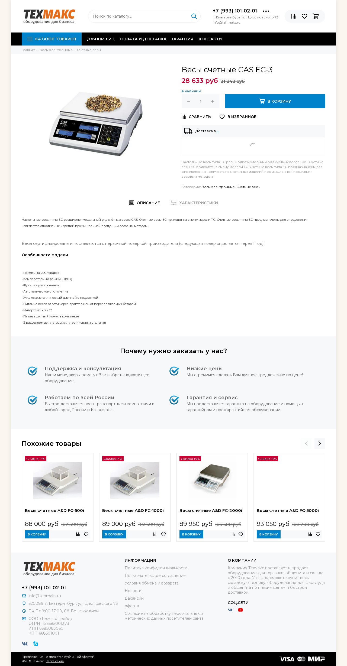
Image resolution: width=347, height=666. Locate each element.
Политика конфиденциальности (156, 568)
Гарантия (182, 39)
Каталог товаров (55, 39)
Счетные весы (248, 187)
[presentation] (306, 443)
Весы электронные (218, 187)
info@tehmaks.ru (44, 595)
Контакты (210, 39)
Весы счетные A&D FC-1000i (133, 510)
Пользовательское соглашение (155, 575)
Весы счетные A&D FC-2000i (210, 510)
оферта (132, 605)
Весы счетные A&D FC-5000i (288, 510)
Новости (133, 590)
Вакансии (134, 598)
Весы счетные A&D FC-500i (54, 510)
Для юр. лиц (101, 39)
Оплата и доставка (143, 39)
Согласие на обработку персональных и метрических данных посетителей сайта (164, 616)
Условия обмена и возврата (152, 583)
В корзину (37, 534)
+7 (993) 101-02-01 (235, 11)
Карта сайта (55, 661)
